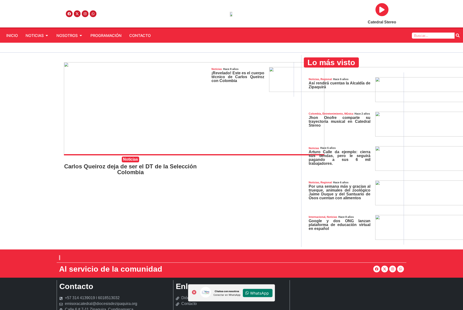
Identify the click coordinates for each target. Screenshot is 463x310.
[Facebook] (69, 13)
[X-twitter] (77, 13)
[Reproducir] (382, 9)
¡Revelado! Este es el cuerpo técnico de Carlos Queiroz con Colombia (237, 77)
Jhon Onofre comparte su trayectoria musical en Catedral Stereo (339, 121)
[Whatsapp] (93, 13)
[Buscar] (458, 36)
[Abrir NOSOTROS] (81, 35)
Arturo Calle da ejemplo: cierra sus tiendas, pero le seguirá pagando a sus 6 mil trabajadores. (339, 157)
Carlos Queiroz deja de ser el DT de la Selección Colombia (130, 169)
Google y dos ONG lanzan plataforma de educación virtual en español (339, 225)
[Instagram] (85, 13)
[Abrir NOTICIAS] (47, 35)
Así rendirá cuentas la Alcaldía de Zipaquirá (339, 85)
